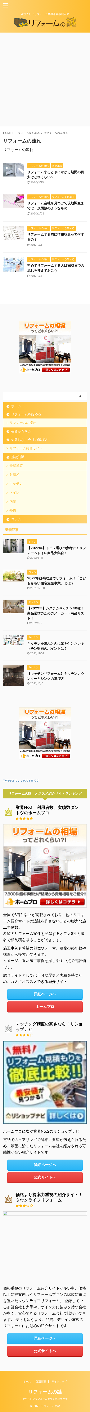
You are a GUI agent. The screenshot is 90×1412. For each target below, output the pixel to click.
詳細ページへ (45, 994)
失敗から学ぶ (21, 431)
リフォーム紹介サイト (26, 448)
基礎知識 (17, 457)
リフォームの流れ (22, 423)
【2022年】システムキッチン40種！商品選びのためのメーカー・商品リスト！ (55, 613)
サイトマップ (59, 1381)
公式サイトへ (45, 1177)
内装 (12, 501)
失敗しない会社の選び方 (29, 439)
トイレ (14, 492)
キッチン (16, 483)
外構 (12, 510)
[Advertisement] (45, 79)
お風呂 (14, 474)
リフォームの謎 (45, 1391)
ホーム (16, 406)
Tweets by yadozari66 (21, 780)
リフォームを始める (26, 414)
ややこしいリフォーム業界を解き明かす (45, 1398)
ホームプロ (45, 1006)
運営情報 (41, 1381)
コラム (16, 519)
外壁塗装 (16, 465)
